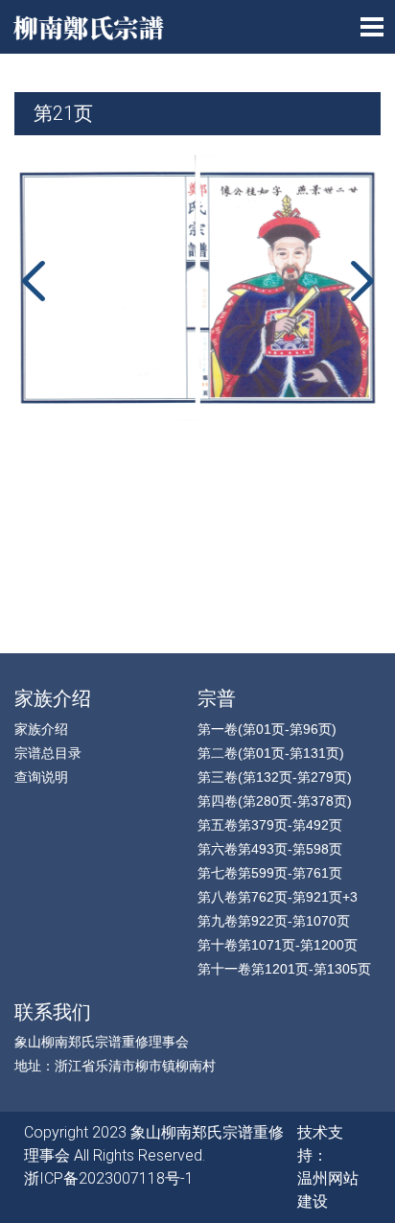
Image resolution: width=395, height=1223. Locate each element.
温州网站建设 (328, 1190)
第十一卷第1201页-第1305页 (284, 968)
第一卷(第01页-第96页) (267, 729)
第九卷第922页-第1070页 (274, 921)
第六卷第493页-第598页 (270, 849)
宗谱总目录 (47, 753)
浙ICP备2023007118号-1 (109, 1178)
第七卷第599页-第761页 (270, 873)
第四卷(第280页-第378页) (275, 801)
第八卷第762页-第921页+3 (278, 897)
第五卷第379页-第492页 (270, 825)
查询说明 (41, 777)
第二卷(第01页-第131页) (271, 753)
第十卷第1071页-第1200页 (278, 945)
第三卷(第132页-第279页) (275, 777)
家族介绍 (41, 729)
